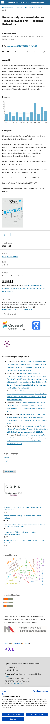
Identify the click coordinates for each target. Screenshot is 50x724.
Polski (5, 461)
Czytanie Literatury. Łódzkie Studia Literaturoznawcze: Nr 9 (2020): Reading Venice (27, 420)
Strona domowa (7, 8)
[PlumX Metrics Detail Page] (7, 344)
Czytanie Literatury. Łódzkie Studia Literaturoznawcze (25, 2)
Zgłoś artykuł (10, 472)
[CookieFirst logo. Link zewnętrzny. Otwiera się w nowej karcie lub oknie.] (2, 694)
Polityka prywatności (40, 691)
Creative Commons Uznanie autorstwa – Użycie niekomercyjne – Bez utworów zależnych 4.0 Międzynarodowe (23, 288)
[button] (5, 691)
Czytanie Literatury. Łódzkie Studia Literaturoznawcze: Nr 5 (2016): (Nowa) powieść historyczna (27, 397)
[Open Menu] (2, 2)
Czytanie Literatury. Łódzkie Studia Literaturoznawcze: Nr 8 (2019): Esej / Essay (26, 408)
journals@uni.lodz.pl (17, 683)
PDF (7, 235)
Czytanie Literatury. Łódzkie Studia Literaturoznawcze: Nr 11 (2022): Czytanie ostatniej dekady (26, 367)
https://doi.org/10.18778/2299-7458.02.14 (21, 46)
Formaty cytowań (10, 314)
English (6, 458)
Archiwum (19, 8)
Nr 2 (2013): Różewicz (32, 8)
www (7, 676)
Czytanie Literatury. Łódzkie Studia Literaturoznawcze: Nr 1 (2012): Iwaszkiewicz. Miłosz (26, 441)
